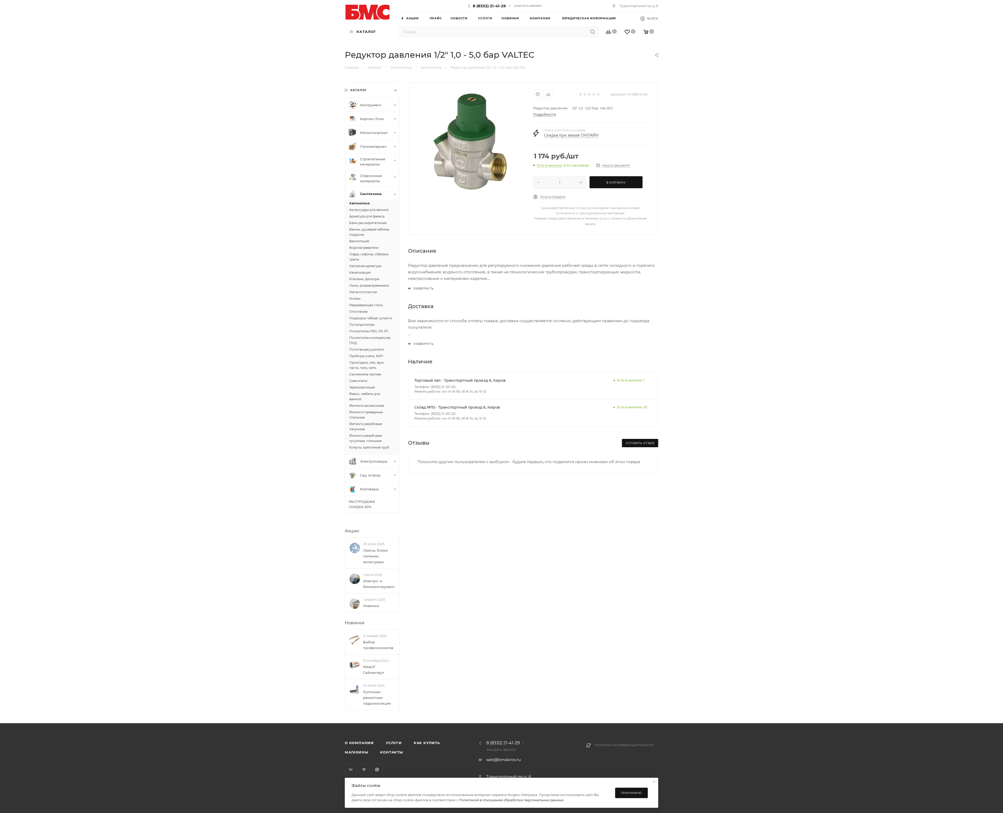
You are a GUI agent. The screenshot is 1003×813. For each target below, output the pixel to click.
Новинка (371, 606)
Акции (352, 530)
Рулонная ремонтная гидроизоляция (377, 697)
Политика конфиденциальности (624, 745)
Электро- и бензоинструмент (379, 584)
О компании (359, 743)
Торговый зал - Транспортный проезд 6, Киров (460, 380)
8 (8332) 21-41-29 (489, 5)
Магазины (356, 752)
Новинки (354, 622)
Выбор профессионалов (378, 645)
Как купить (427, 743)
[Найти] (592, 32)
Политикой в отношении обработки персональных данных (511, 800)
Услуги (394, 743)
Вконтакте (350, 769)
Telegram (363, 769)
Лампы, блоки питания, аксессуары (375, 556)
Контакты (391, 752)
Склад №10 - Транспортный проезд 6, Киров (457, 407)
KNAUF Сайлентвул (373, 670)
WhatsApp (377, 769)
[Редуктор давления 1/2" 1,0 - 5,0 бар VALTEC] (470, 141)
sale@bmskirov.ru (503, 759)
